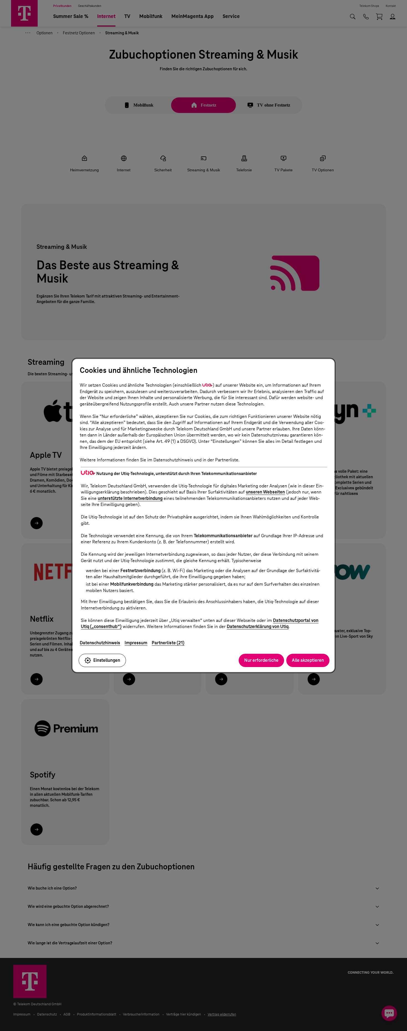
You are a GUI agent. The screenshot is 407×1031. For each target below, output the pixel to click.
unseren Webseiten (265, 492)
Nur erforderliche (261, 660)
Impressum (136, 643)
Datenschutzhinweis (100, 643)
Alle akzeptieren (308, 660)
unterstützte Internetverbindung (130, 498)
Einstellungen (106, 660)
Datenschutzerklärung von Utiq (257, 626)
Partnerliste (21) (168, 643)
